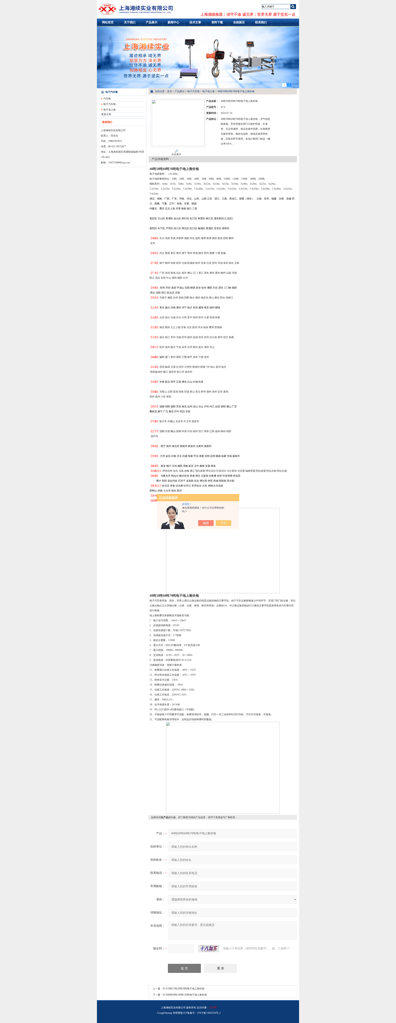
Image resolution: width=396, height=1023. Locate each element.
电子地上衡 (109, 109)
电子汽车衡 (111, 92)
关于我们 (130, 22)
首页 (169, 91)
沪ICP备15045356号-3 (208, 1012)
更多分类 (106, 114)
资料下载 (217, 22)
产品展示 (151, 22)
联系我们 (261, 22)
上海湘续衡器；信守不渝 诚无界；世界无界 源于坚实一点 (247, 14)
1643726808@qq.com (119, 162)
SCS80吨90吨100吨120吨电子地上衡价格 (185, 994)
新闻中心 (173, 22)
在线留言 (239, 22)
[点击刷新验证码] (208, 948)
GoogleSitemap (164, 1012)
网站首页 (108, 22)
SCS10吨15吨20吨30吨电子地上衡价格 (183, 988)
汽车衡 (107, 98)
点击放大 (176, 154)
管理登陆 (178, 1012)
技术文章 (195, 22)
